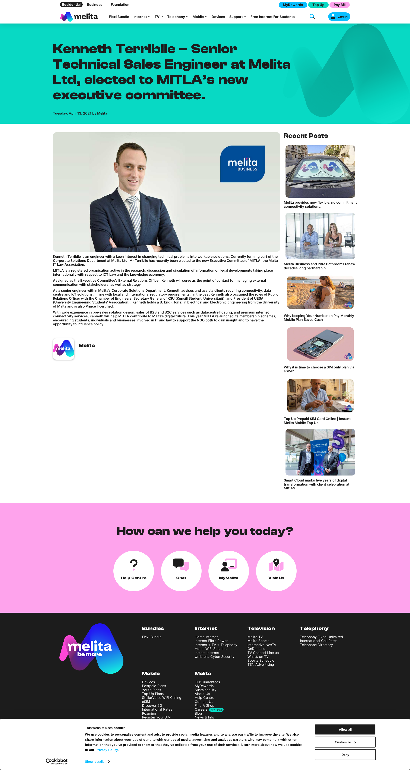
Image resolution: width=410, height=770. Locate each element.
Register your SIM (156, 717)
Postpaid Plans (154, 686)
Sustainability (205, 690)
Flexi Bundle (119, 17)
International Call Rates (318, 641)
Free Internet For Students (272, 17)
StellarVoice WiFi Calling (161, 697)
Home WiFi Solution (211, 648)
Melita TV (255, 637)
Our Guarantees (207, 682)
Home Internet (206, 637)
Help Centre (204, 697)
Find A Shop (204, 705)
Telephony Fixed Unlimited (321, 637)
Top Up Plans (153, 694)
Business (94, 4)
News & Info (204, 717)
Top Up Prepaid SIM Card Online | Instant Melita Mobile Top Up (317, 421)
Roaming (149, 713)
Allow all (345, 729)
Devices (218, 17)
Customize (343, 742)
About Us (202, 694)
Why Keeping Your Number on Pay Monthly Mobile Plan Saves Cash (319, 318)
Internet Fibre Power (211, 641)
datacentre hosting (216, 312)
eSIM (146, 701)
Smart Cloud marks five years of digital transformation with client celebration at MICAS (316, 484)
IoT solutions (82, 294)
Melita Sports (258, 641)
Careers (201, 709)
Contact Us (204, 701)
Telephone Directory (316, 645)
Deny (345, 754)
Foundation (120, 4)
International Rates (157, 709)
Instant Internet (207, 653)
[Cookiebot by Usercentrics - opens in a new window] (56, 761)
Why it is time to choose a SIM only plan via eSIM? (319, 369)
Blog (198, 713)
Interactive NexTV (261, 645)
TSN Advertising (260, 664)
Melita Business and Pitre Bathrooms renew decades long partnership (319, 266)
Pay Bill (340, 5)
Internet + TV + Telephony (216, 645)
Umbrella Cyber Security (214, 656)
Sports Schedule (260, 660)
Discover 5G (152, 705)
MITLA (255, 260)
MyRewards (293, 5)
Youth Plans (151, 690)
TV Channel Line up (263, 653)
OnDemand (256, 648)
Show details (94, 761)
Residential (71, 4)
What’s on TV (258, 656)
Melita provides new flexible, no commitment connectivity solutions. (320, 204)
